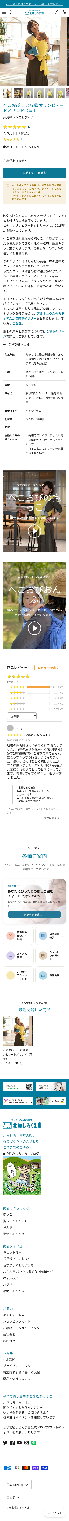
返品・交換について (17, 1378)
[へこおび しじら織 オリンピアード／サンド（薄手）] (18, 1031)
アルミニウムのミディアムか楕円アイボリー (33, 316)
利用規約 (9, 1359)
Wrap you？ (11, 1278)
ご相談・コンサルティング (21, 1328)
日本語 (11, 1497)
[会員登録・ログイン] (56, 12)
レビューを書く (48, 667)
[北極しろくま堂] (34, 12)
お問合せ (9, 1340)
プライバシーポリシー (18, 1365)
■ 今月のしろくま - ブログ (21, 1153)
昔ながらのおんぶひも (18, 1265)
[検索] (12, 12)
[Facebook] (12, 1443)
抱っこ (7, 1214)
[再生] (34, 531)
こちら (16, 323)
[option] (34, 51)
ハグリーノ (10, 1284)
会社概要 (9, 1334)
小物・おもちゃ (14, 1233)
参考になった (51, 817)
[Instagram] (26, 1443)
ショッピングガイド (17, 1321)
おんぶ (7, 1227)
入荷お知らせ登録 (34, 172)
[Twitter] (5, 1443)
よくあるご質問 (14, 1314)
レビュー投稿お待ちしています (34, 4)
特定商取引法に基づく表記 (21, 1372)
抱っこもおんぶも (15, 1220)
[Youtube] (19, 1443)
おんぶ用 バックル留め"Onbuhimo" (28, 1271)
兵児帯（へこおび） (17, 1258)
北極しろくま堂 (20, 1507)
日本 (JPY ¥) (14, 1484)
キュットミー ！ (14, 1252)
